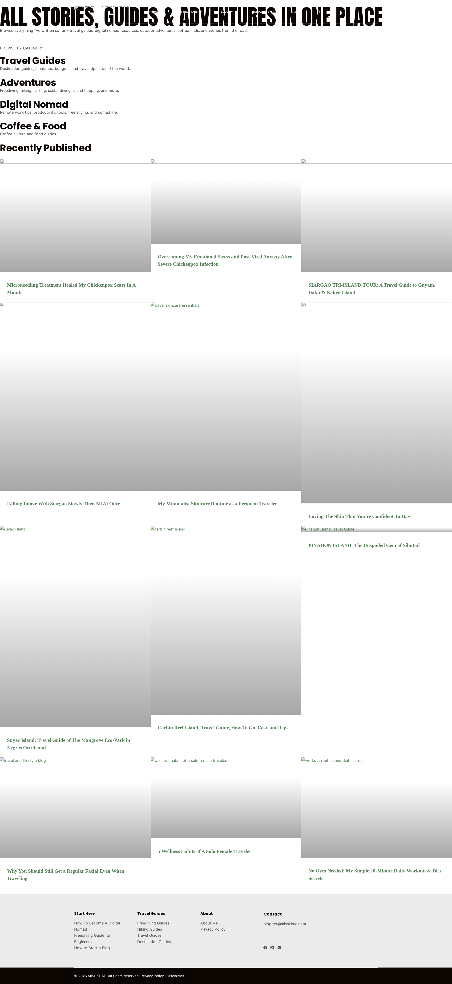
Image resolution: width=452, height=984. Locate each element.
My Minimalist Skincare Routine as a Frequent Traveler (217, 503)
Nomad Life (260, 11)
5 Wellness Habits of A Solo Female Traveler (204, 851)
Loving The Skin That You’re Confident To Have (360, 516)
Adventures (28, 82)
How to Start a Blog (92, 947)
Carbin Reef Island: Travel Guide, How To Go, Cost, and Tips (223, 728)
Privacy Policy (213, 929)
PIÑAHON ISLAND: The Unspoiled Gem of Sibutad (364, 545)
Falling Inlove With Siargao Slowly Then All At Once (63, 503)
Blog (225, 11)
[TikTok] (354, 5)
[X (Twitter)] (272, 947)
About (297, 11)
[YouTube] (366, 5)
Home (153, 11)
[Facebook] (341, 5)
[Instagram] (329, 5)
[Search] (318, 12)
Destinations (187, 11)
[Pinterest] (329, 18)
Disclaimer (175, 976)
